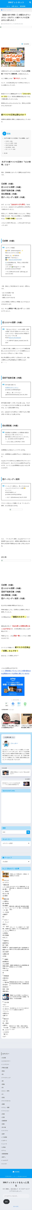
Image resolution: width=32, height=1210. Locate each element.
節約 (3, 1124)
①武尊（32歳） (9, 141)
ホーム (8, 6)
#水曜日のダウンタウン (11, 387)
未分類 (4, 1057)
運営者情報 (22, 6)
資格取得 (4, 1120)
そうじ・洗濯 (5, 1107)
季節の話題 (5, 1067)
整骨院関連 (5, 1153)
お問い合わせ (15, 6)
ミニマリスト (5, 1064)
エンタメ (11, 709)
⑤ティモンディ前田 (10, 149)
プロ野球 (4, 1137)
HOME (16, 1172)
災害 (3, 1117)
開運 (3, 1104)
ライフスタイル (6, 1100)
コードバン (5, 1130)
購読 (6, 1201)
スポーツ (4, 1140)
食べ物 (4, 1127)
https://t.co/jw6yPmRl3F (15, 259)
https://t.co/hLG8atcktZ (15, 337)
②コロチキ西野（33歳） (12, 143)
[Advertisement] (16, 809)
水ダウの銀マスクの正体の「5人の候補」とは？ (16, 138)
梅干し (4, 1157)
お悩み (4, 1147)
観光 (3, 1071)
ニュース (4, 1143)
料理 (3, 1114)
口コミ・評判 (5, 1091)
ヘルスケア (5, 1160)
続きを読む (16, 1206)
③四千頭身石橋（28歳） (12, 145)
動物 (3, 1084)
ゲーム (4, 1150)
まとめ (5, 153)
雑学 (3, 1134)
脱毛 (3, 1097)
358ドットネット (16, 2)
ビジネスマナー (6, 1061)
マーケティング (6, 1077)
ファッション (5, 1110)
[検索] (28, 832)
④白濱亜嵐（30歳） (10, 147)
